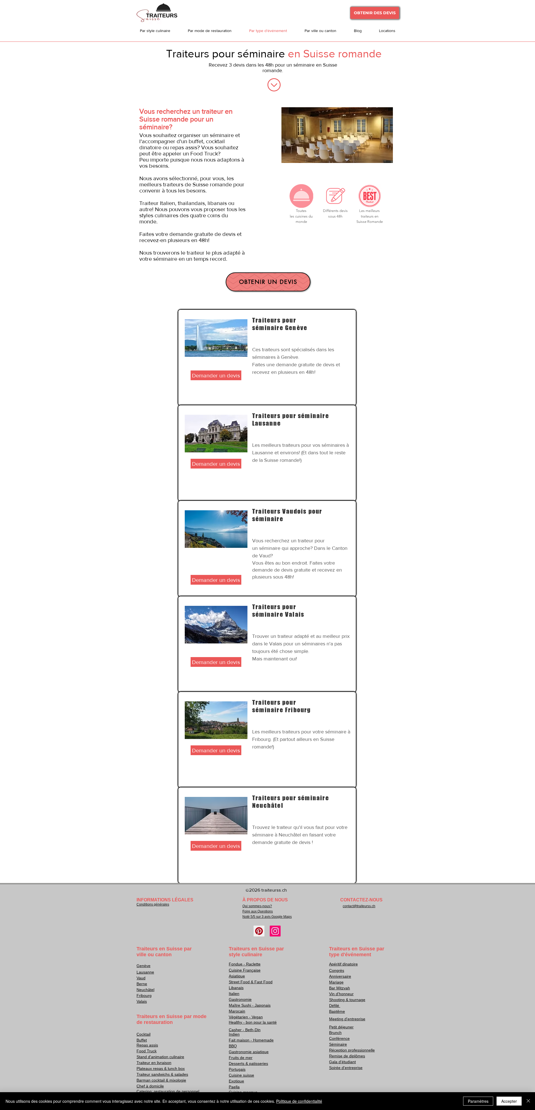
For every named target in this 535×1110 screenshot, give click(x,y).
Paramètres (478, 1101)
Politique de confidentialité (299, 1101)
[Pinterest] (259, 931)
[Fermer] (528, 1101)
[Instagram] (275, 931)
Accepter (509, 1101)
